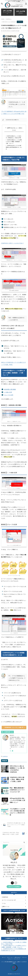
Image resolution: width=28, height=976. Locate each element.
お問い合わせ (17, 957)
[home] (13, 751)
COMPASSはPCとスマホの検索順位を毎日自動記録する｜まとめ (14, 147)
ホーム (3, 957)
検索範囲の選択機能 (10, 389)
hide (14, 130)
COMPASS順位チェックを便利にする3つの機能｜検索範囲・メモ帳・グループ (14, 141)
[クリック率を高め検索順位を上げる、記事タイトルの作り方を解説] (14, 7)
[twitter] (10, 751)
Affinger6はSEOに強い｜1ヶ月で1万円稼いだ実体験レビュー (17, 800)
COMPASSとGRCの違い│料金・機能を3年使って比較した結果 (17, 779)
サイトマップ (17, 958)
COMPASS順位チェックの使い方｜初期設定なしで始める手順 (14, 136)
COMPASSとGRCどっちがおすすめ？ (12, 243)
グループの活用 (8, 395)
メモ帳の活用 (8, 392)
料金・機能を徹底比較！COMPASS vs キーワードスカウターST (17, 790)
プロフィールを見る (14, 886)
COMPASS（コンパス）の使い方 (14, 727)
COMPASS (5, 756)
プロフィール (9, 957)
